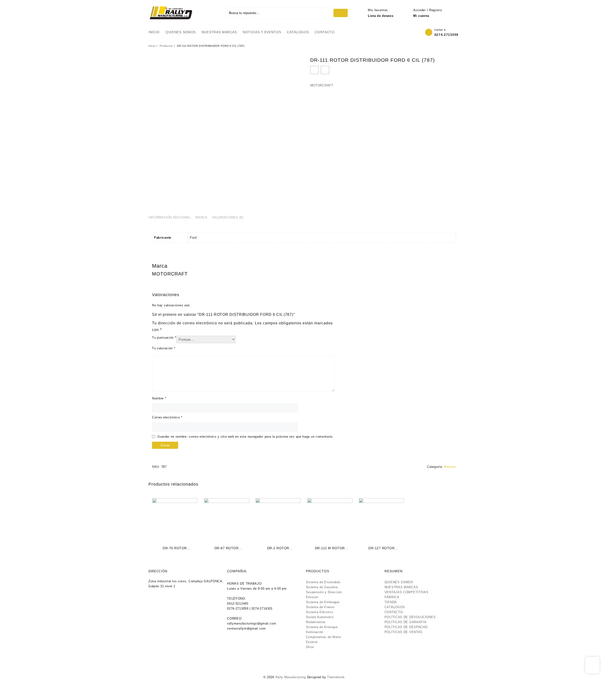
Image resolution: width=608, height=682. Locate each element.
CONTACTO (394, 612)
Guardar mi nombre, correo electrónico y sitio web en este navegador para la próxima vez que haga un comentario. (245, 436)
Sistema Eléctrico (319, 612)
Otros (310, 647)
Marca (201, 217)
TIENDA (391, 602)
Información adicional (169, 217)
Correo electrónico (167, 417)
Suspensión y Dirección (324, 592)
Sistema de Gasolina (322, 587)
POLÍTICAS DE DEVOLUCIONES (410, 617)
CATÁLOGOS (395, 607)
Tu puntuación (164, 337)
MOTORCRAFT (321, 85)
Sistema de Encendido (323, 582)
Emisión (312, 597)
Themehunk (336, 677)
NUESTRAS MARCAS (401, 587)
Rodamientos (316, 622)
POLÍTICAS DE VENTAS (404, 632)
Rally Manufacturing (291, 677)
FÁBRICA (392, 597)
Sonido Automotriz (320, 617)
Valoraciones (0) (227, 217)
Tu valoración (163, 348)
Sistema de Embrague (323, 602)
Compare (325, 70)
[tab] (171, 218)
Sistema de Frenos (320, 607)
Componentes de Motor (323, 637)
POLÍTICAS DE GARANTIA (406, 622)
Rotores (450, 467)
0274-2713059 (446, 35)
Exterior (312, 642)
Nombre (159, 398)
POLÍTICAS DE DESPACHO (406, 627)
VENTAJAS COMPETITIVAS (406, 592)
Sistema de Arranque (322, 627)
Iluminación (314, 632)
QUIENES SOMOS (399, 582)
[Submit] (340, 13)
